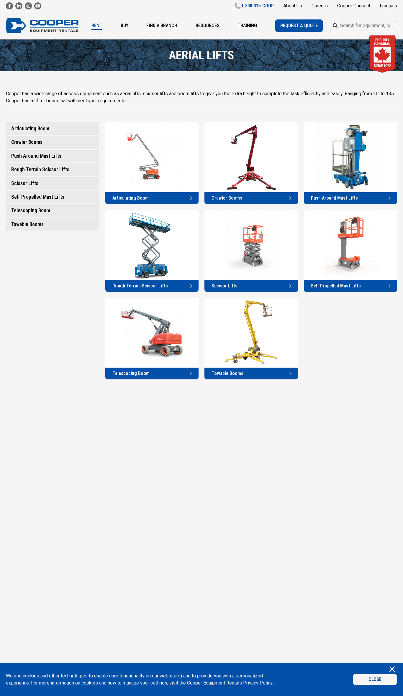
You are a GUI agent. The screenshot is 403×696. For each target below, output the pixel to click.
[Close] (392, 669)
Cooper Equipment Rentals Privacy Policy (229, 683)
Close (374, 679)
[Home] (42, 26)
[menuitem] (96, 25)
